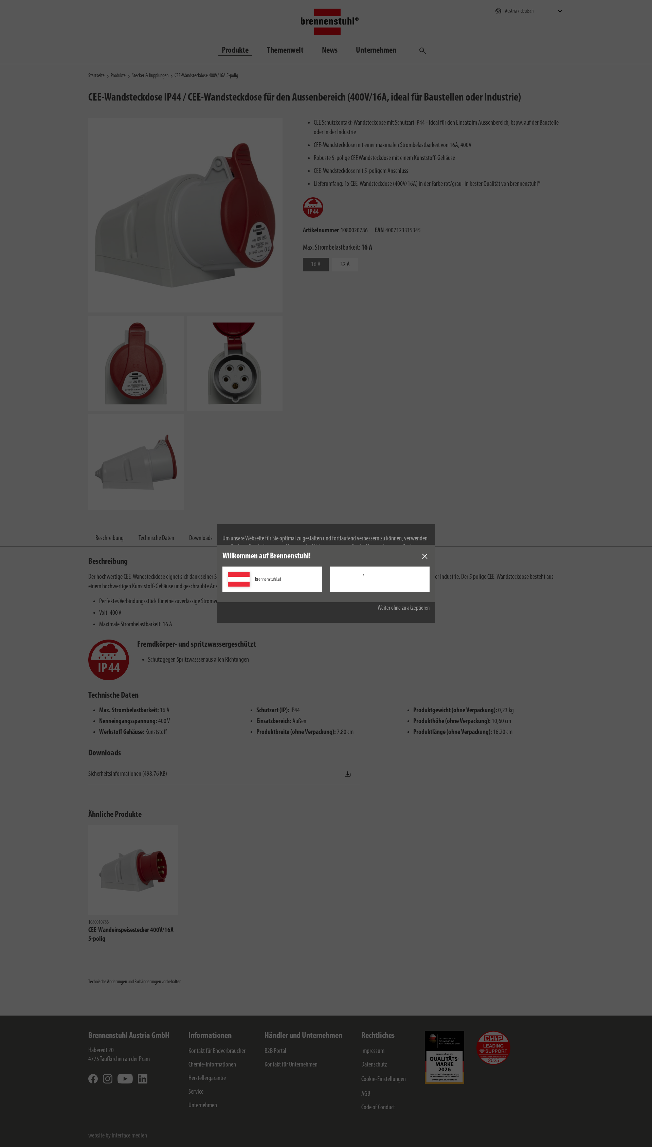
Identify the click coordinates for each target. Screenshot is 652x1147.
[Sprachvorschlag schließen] (425, 556)
